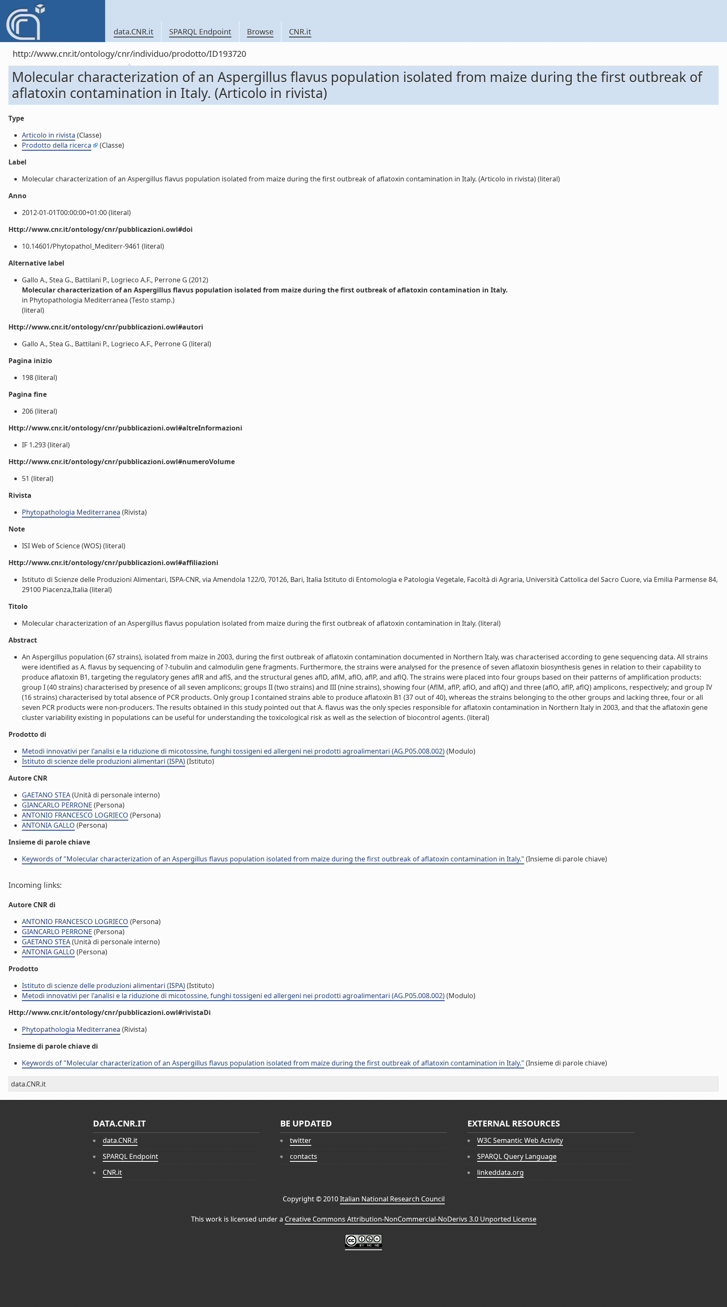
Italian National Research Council (392, 1198)
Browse (260, 32)
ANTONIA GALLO (48, 825)
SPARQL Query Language (517, 1156)
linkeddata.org (500, 1172)
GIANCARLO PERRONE (57, 805)
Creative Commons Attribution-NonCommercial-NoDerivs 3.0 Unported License (410, 1219)
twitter (300, 1140)
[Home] (52, 21)
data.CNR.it (134, 32)
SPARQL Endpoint (200, 32)
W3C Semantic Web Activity (520, 1140)
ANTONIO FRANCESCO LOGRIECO (75, 815)
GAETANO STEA (46, 795)
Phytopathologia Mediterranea (71, 512)
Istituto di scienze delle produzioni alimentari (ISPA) (103, 761)
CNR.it (300, 32)
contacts (303, 1156)
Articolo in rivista (48, 135)
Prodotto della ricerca (56, 145)
